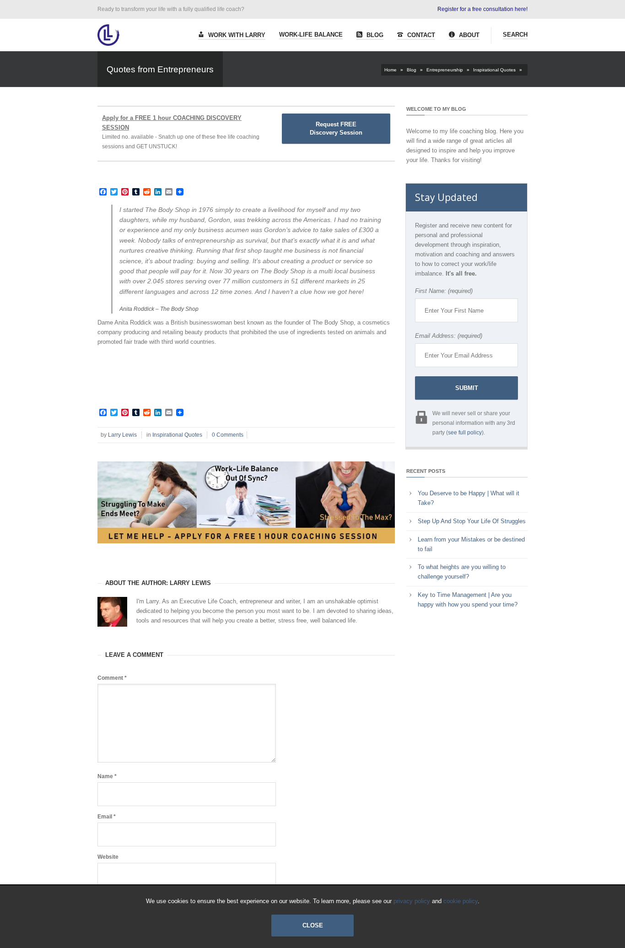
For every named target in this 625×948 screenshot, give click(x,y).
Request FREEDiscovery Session (336, 128)
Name (107, 776)
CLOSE (312, 925)
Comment (112, 678)
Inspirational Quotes (494, 69)
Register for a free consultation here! (482, 9)
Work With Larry (235, 35)
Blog (374, 35)
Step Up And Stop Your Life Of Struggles (472, 521)
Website (108, 857)
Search (515, 34)
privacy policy (411, 901)
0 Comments (227, 435)
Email (106, 816)
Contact (420, 35)
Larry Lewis (122, 435)
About (468, 35)
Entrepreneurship (444, 69)
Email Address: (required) (448, 335)
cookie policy (460, 901)
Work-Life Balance (311, 34)
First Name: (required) (444, 290)
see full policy (465, 432)
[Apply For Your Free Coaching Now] (246, 550)
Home (390, 69)
